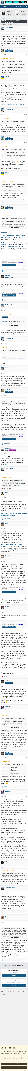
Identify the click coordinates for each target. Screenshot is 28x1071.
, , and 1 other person (14, 104)
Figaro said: (5, 146)
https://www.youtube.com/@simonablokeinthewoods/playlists (14, 514)
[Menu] (3, 6)
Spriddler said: (6, 477)
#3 (26, 82)
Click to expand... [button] (14, 158)
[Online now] (3, 51)
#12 (26, 395)
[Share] (25, 33)
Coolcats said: (5, 118)
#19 (26, 686)
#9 (26, 310)
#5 (26, 142)
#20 (26, 711)
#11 (26, 373)
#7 (26, 211)
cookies (13, 1051)
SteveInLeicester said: (8, 926)
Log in (14, 985)
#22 (26, 796)
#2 (26, 54)
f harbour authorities (13, 246)
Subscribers (9, 17)
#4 (26, 114)
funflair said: (5, 347)
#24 (26, 893)
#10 (26, 343)
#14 (26, 474)
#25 (26, 922)
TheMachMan (5, 24)
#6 (26, 177)
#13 (26, 453)
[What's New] (26, 6)
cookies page (20, 262)
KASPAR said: (5, 761)
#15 (26, 497)
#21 (26, 757)
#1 (26, 33)
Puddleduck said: (6, 181)
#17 (26, 561)
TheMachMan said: (7, 58)
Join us (15, 975)
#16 (26, 528)
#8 (26, 281)
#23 (26, 867)
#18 (26, 612)
